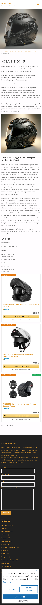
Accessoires (5, 525)
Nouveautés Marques (8, 560)
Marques (4, 557)
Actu (2, 528)
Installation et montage (8, 547)
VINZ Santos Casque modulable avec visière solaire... (21, 306)
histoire (3, 544)
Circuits (3, 535)
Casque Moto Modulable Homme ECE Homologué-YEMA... (18, 355)
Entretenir (4, 538)
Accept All (20, 597)
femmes (4, 100)
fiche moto (4, 541)
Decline (11, 589)
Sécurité (4, 563)
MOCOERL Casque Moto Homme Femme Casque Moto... (19, 405)
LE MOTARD (6, 4)
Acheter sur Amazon (22, 316)
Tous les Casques (30, 51)
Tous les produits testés (13, 51)
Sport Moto (5, 566)
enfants (11, 100)
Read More (7, 582)
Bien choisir (5, 532)
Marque (3, 554)
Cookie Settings (29, 589)
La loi (3, 550)
